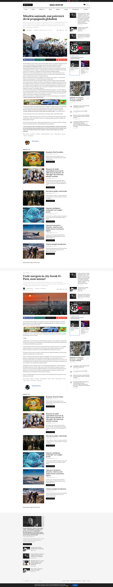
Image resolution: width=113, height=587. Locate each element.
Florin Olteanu (26, 536)
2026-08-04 (54, 178)
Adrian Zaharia (49, 193)
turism (28, 380)
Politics (33, 9)
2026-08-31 (32, 536)
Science (66, 9)
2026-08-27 (55, 398)
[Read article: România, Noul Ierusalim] (33, 158)
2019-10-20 (36, 30)
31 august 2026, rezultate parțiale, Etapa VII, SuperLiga (83, 29)
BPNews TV (41, 9)
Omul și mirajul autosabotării (56, 244)
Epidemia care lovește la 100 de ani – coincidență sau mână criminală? (76, 99)
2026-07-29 (55, 213)
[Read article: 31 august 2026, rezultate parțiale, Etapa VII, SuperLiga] (73, 29)
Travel (31, 272)
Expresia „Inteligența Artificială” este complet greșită (54, 210)
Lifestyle (86, 9)
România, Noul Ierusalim (54, 152)
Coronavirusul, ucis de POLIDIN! (80, 111)
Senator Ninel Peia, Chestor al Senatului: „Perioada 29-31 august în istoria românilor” (84, 35)
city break (37, 378)
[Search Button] (89, 1)
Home (26, 9)
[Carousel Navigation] (88, 58)
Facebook (84, 580)
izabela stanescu (58, 378)
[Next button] (89, 58)
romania (25, 135)
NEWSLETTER (28, 4)
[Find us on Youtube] (69, 1)
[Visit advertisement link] (45, 102)
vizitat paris (39, 380)
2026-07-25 (55, 232)
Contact (88, 580)
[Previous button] (87, 58)
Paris (64, 378)
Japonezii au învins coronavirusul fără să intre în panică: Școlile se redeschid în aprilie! (81, 116)
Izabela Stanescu (30, 288)
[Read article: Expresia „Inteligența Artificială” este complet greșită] (33, 215)
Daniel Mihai (49, 178)
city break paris (43, 378)
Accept (75, 585)
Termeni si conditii (65, 580)
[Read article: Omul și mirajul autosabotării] (33, 251)
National (26, 152)
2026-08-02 (55, 193)
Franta (53, 378)
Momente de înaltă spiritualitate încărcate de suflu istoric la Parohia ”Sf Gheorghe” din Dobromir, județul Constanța (55, 172)
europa (49, 378)
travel (25, 380)
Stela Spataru (29, 30)
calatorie (32, 378)
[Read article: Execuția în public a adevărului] (33, 198)
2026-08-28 (33, 571)
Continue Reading (51, 161)
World (50, 9)
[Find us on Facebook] (68, 1)
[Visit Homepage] (56, 5)
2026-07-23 (55, 246)
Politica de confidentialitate (76, 580)
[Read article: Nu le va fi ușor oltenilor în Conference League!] (26, 570)
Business (58, 9)
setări (67, 585)
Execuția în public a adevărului (56, 191)
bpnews (27, 378)
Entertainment (75, 9)
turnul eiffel (33, 380)
